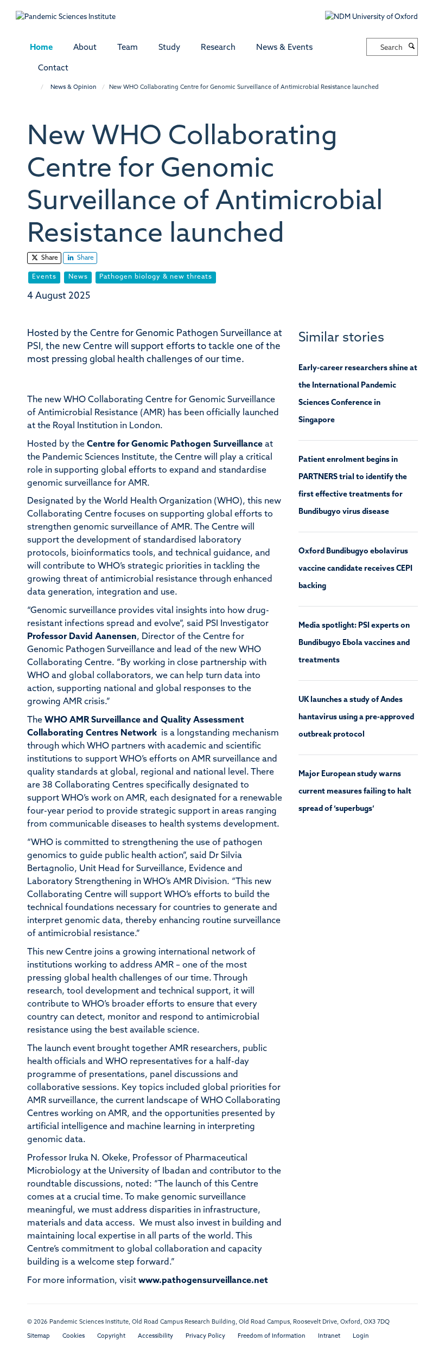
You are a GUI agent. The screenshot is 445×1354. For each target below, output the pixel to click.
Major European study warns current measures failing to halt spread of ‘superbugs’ (354, 792)
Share (49, 258)
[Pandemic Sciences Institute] (71, 11)
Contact (53, 69)
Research (218, 48)
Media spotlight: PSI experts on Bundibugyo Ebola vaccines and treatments (354, 643)
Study (169, 48)
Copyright (111, 1336)
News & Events (284, 48)
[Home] (36, 87)
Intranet (329, 1336)
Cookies (73, 1336)
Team (127, 48)
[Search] (411, 47)
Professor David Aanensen (82, 637)
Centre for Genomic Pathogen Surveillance (175, 444)
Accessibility (155, 1336)
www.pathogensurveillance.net (203, 1280)
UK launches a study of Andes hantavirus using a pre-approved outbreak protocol (356, 717)
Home (41, 48)
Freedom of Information (272, 1336)
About (85, 48)
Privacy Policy (205, 1336)
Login (361, 1336)
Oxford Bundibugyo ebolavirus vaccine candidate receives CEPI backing (355, 569)
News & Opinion (73, 88)
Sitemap (38, 1336)
